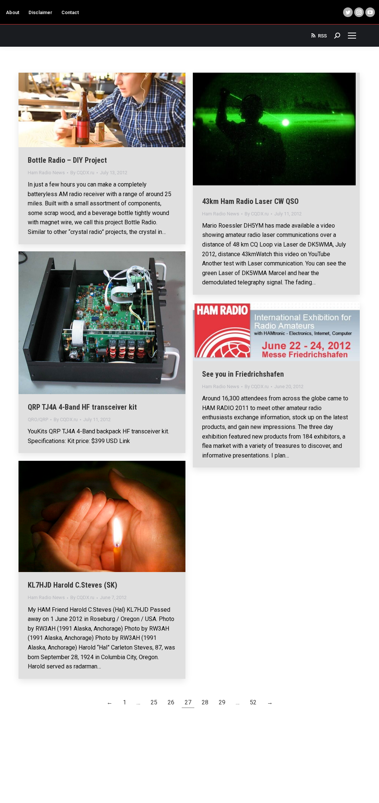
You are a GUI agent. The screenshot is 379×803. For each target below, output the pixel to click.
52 (253, 702)
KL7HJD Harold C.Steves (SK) (72, 585)
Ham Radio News (46, 172)
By (82, 172)
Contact (70, 12)
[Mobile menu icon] (352, 35)
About (12, 12)
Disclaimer (40, 12)
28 (205, 702)
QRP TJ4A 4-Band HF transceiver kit (82, 407)
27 (188, 702)
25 (154, 702)
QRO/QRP (38, 419)
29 (222, 702)
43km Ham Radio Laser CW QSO (250, 201)
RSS (322, 36)
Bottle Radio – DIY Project (67, 160)
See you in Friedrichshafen (243, 374)
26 (171, 702)
